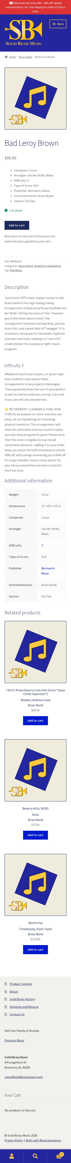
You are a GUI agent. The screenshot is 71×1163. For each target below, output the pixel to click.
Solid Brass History (22, 999)
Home (12, 57)
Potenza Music (14, 1040)
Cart (54, 1153)
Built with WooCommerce (43, 1140)
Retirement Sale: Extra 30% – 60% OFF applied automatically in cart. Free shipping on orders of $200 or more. (35, 7)
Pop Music (16, 270)
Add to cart (17, 225)
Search (35, 1156)
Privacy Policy (14, 1140)
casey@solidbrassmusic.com (24, 1077)
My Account (12, 1156)
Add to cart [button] (35, 720)
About (14, 991)
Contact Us (17, 1014)
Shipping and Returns (24, 1007)
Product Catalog (21, 984)
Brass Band (25, 57)
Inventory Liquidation (47, 266)
